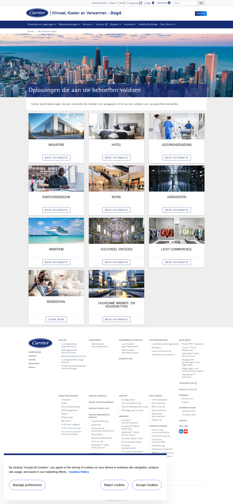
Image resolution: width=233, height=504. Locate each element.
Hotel (64, 403)
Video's (32, 367)
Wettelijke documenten (158, 415)
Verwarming (95, 340)
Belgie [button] (150, 3)
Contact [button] (122, 3)
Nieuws (32, 360)
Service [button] (87, 24)
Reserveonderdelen (101, 437)
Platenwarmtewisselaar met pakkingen (72, 367)
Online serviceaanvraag (101, 402)
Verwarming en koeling (131, 340)
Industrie (66, 399)
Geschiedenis (159, 410)
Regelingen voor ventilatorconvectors (192, 369)
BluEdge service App (99, 408)
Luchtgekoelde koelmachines (69, 345)
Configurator (128, 399)
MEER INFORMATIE (56, 157)
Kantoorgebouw (69, 410)
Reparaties (97, 434)
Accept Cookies (147, 485)
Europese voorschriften (159, 440)
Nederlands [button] (165, 3)
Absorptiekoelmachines (72, 356)
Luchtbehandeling (158, 340)
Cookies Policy (79, 472)
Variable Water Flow (132, 438)
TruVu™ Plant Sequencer (189, 348)
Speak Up (157, 419)
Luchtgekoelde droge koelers (72, 360)
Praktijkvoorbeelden (162, 449)
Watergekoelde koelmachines (69, 351)
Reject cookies (114, 485)
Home (30, 31)
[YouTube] (186, 431)
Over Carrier (155, 396)
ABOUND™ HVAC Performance (190, 354)
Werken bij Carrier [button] (99, 3)
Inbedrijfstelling (99, 421)
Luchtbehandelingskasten (163, 343)
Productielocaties (161, 435)
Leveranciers (188, 410)
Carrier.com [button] (135, 3)
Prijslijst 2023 (188, 389)
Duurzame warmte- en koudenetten (71, 432)
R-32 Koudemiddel (132, 441)
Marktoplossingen (68, 396)
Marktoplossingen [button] (68, 24)
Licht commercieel (71, 428)
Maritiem (66, 420)
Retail (64, 413)
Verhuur (102, 25)
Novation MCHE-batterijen (131, 427)
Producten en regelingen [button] (40, 24)
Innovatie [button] (129, 24)
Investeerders (189, 414)
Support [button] (114, 24)
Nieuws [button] (113, 3)
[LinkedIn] (181, 431)
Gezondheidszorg (70, 406)
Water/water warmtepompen (99, 345)
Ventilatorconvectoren (163, 354)
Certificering (158, 445)
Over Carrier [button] (166, 24)
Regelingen (185, 340)
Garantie (96, 424)
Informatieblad (159, 399)
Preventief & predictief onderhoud (102, 429)
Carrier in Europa (158, 426)
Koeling (62, 340)
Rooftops (156, 347)
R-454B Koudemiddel (129, 446)
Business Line (126, 359)
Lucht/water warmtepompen (130, 345)
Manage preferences (27, 485)
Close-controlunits (161, 351)
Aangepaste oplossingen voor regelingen (191, 362)
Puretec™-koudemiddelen (130, 421)
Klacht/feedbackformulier (133, 406)
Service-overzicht (98, 396)
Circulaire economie (132, 451)
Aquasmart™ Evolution (188, 375)
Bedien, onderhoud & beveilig (99, 416)
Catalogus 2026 (188, 383)
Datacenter (67, 417)
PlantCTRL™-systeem (193, 343)
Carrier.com (35, 352)
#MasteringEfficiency (163, 452)
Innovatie (124, 416)
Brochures (34, 363)
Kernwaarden (159, 403)
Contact (33, 356)
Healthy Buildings (148, 24)
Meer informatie (116, 319)
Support (123, 396)
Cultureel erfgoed (70, 424)
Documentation (131, 403)
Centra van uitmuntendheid (160, 431)
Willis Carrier (158, 406)
